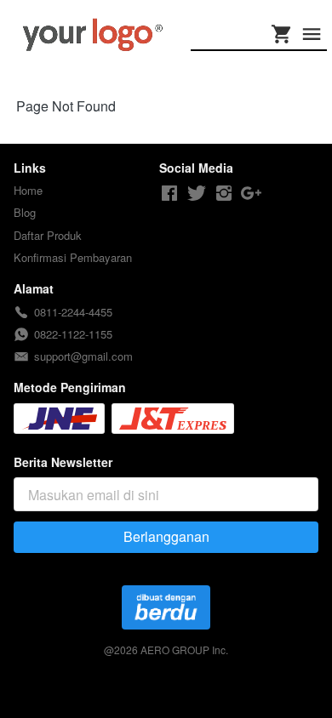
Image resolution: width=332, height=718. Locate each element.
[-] (169, 193)
